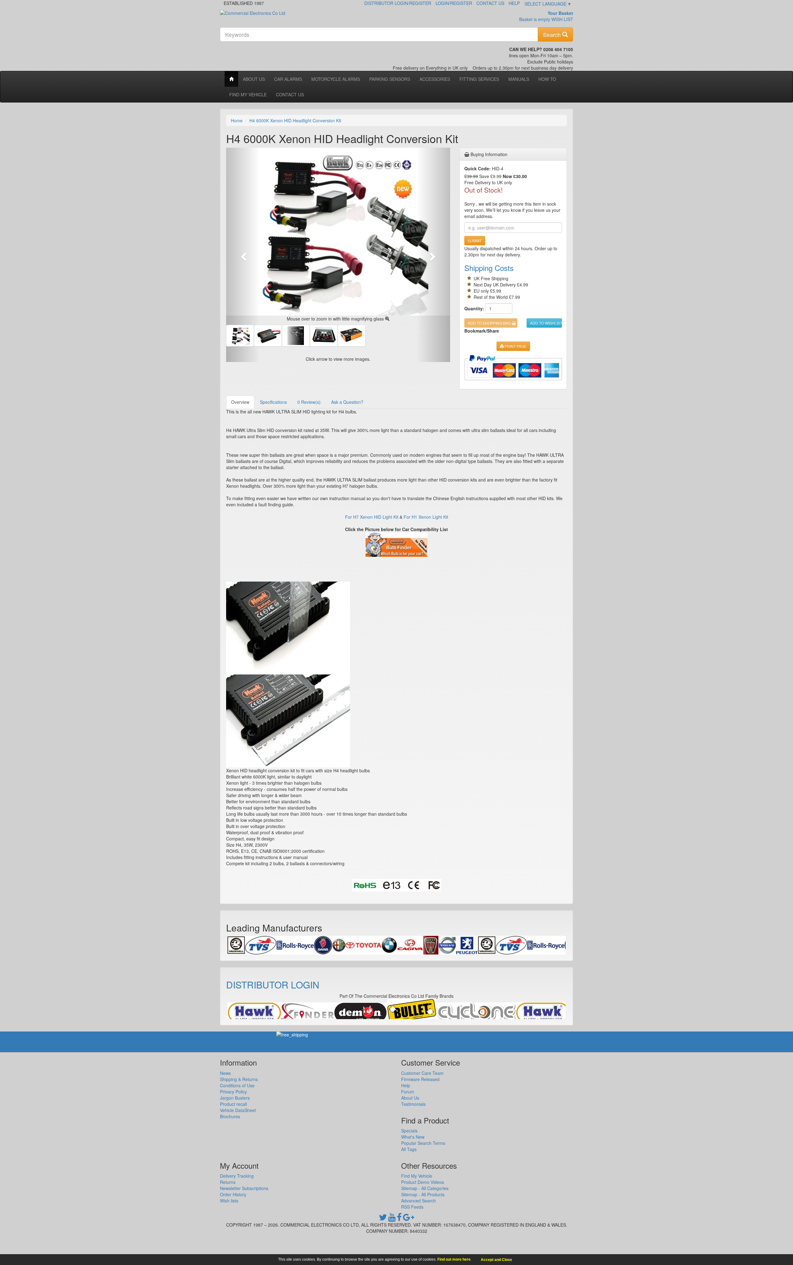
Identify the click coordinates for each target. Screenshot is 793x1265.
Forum (407, 1091)
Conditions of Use (237, 1085)
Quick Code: (477, 168)
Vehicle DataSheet (238, 1110)
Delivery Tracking (237, 1176)
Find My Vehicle (248, 94)
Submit (475, 240)
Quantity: (472, 308)
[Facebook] (399, 1218)
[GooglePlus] (408, 1218)
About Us (254, 79)
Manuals (518, 79)
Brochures (230, 1116)
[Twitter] (383, 1218)
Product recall (233, 1104)
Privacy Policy (233, 1091)
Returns (227, 1182)
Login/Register (454, 3)
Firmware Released (420, 1079)
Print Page (515, 346)
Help (514, 3)
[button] (243, 255)
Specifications (273, 402)
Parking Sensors (389, 79)
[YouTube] (392, 1218)
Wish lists (229, 1200)
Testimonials (413, 1104)
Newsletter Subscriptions (244, 1188)
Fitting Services (479, 79)
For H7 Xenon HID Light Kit (371, 517)
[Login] (254, 1012)
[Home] (231, 79)
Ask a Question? (347, 402)
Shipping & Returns (239, 1079)
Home (237, 120)
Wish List (562, 19)
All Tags (409, 1149)
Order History (233, 1194)
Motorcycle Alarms (335, 79)
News (225, 1073)
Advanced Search (418, 1200)
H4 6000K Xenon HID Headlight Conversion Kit (295, 120)
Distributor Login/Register (397, 3)
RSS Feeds (412, 1207)
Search (552, 34)
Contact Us (490, 3)
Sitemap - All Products (423, 1194)
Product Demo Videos (422, 1182)
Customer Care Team (422, 1073)
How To (547, 79)
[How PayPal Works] (513, 368)
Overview (240, 402)
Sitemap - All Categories (425, 1188)
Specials (409, 1131)
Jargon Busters (235, 1098)
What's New (412, 1137)
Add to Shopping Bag (490, 322)
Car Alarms (288, 79)
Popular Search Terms (423, 1143)
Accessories (434, 79)
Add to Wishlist (546, 322)
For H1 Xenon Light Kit (426, 517)
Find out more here (454, 1259)
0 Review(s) (309, 402)
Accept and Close (496, 1260)
